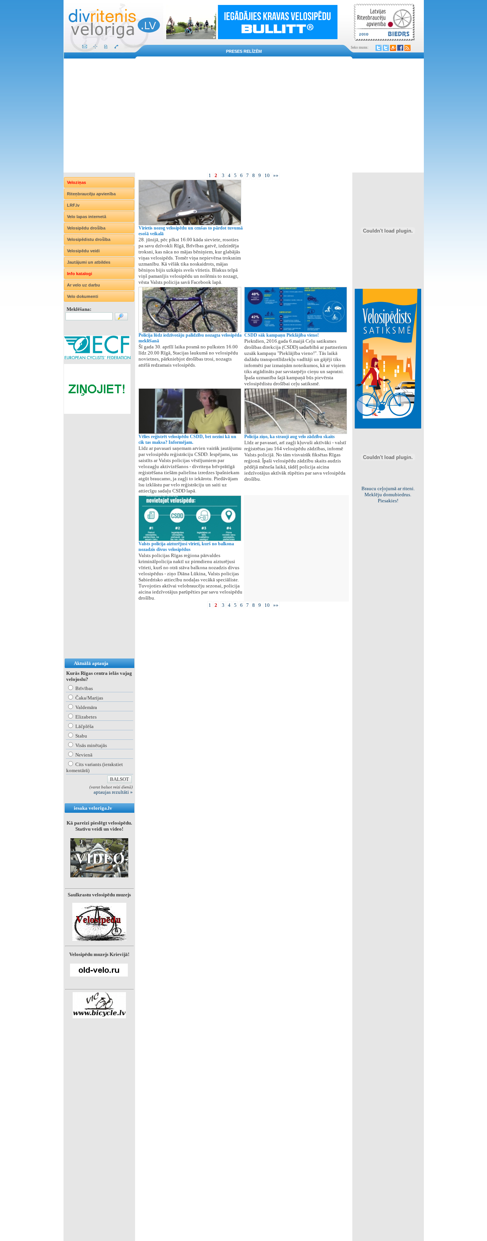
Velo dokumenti (82, 296)
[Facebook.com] (400, 48)
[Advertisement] (244, 115)
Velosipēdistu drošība (88, 239)
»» (276, 175)
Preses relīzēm (244, 51)
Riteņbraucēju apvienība (91, 194)
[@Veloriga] (379, 48)
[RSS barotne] (407, 48)
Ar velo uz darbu (83, 285)
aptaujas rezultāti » (113, 792)
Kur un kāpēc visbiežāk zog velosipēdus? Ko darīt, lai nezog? (388, 494)
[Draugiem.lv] (393, 48)
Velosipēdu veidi (83, 251)
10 (267, 175)
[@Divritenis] (386, 48)
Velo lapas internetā (86, 216)
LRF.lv (73, 205)
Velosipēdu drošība (86, 228)
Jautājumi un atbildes (88, 262)
